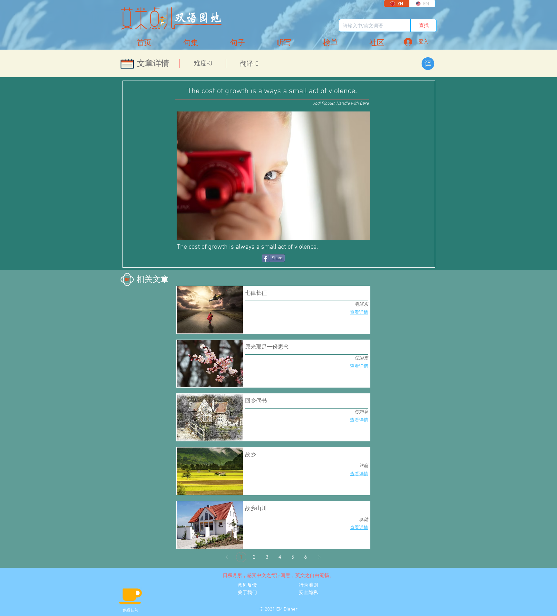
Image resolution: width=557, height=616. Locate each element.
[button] (377, 43)
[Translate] (428, 63)
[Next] (319, 557)
